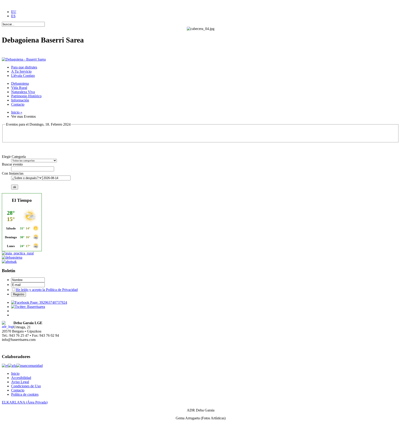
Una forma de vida (15, 51)
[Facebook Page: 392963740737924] (39, 302)
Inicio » (16, 112)
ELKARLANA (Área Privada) (25, 402)
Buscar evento (12, 164)
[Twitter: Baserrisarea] (28, 307)
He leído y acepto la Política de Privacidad (47, 290)
